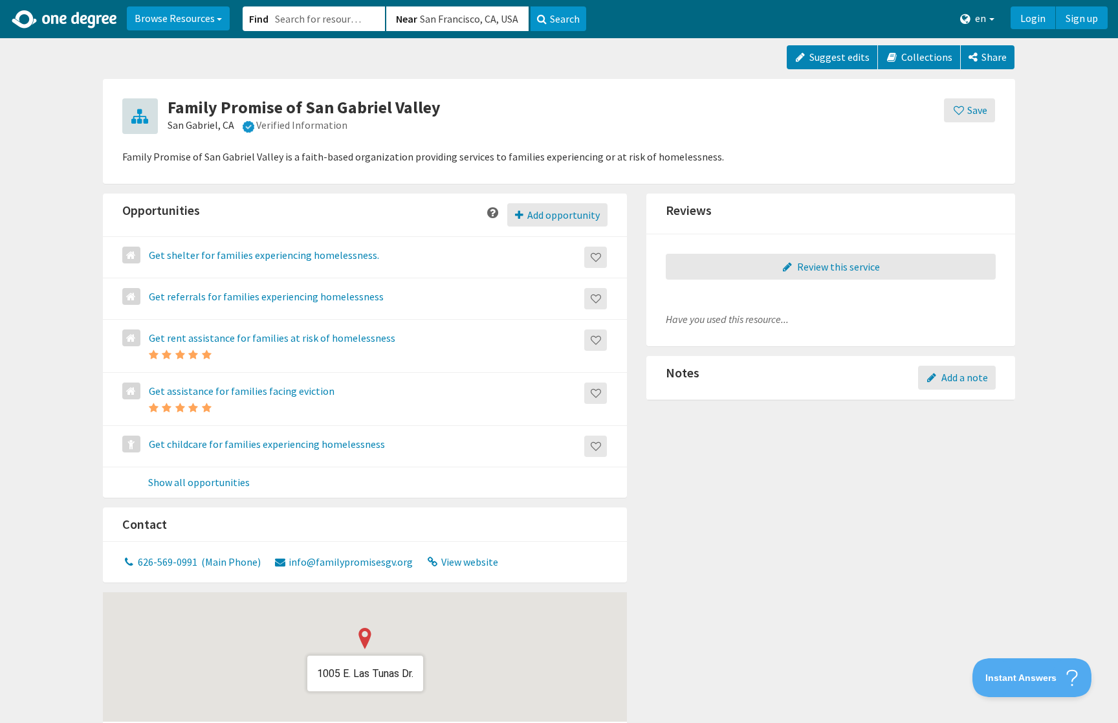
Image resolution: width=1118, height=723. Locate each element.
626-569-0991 (198, 561)
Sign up (1082, 18)
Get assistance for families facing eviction (241, 390)
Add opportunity (562, 214)
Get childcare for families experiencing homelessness (267, 444)
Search (565, 18)
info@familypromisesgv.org (350, 561)
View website (468, 561)
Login (1033, 18)
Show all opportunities (199, 483)
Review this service (837, 266)
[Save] (595, 257)
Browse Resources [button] (176, 18)
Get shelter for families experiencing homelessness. (264, 255)
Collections (925, 56)
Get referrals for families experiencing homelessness (266, 296)
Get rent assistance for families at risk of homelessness (272, 337)
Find (259, 18)
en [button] (980, 18)
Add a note (963, 377)
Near (406, 18)
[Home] (65, 19)
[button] (559, 361)
